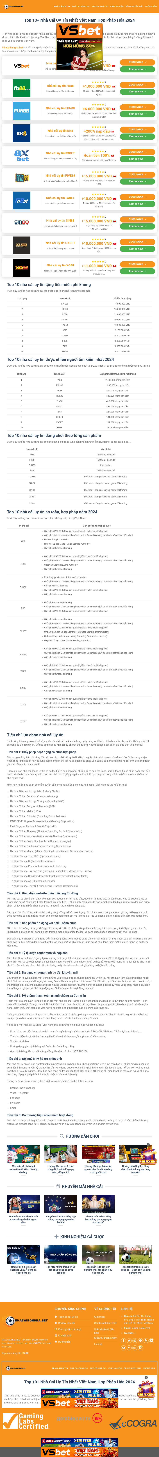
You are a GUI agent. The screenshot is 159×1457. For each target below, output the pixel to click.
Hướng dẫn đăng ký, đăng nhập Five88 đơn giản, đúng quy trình (135, 1169)
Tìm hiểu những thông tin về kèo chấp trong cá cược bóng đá (60, 1269)
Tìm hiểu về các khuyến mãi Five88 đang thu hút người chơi (23, 1219)
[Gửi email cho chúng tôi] (134, 1340)
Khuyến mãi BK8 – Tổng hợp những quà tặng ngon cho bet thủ (61, 1219)
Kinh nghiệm (116, 6)
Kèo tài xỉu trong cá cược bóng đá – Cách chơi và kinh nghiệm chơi (135, 1269)
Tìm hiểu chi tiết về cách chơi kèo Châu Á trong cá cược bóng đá (23, 1269)
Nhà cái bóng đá (81, 6)
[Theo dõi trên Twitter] (129, 1340)
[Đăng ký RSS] (146, 1340)
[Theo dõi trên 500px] (134, 1347)
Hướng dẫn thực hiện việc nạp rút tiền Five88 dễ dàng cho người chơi (98, 1169)
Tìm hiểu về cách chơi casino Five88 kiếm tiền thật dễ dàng (23, 1169)
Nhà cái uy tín (62, 6)
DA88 (25, 1353)
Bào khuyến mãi (134, 6)
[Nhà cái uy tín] (16, 6)
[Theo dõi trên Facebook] (123, 1340)
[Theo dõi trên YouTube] (123, 1347)
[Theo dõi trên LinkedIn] (151, 1340)
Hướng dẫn (151, 6)
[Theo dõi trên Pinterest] (140, 1340)
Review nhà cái (100, 6)
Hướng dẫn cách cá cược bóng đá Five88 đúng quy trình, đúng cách (61, 1169)
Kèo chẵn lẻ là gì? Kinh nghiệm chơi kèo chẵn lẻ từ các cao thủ (98, 1269)
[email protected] (141, 1328)
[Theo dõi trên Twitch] (140, 1347)
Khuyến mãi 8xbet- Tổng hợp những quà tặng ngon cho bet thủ (98, 1219)
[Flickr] (129, 1347)
